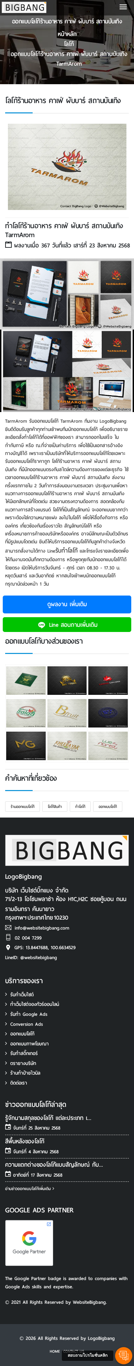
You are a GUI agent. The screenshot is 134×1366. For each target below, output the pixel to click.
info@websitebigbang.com (42, 928)
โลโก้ (69, 44)
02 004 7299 (28, 938)
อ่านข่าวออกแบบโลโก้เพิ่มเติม (29, 1188)
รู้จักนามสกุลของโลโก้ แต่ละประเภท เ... (48, 1118)
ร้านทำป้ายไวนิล (25, 1073)
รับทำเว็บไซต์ (22, 995)
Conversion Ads (26, 1024)
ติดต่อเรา (18, 1083)
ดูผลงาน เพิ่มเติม (67, 604)
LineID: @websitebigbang (31, 958)
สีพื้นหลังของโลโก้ (24, 1141)
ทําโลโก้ (80, 806)
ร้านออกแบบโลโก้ (22, 806)
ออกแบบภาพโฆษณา (29, 1044)
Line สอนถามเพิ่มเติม (72, 625)
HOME (55, 1351)
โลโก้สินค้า (55, 806)
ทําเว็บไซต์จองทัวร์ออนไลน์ (34, 1004)
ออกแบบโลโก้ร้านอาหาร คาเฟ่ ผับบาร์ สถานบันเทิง (69, 54)
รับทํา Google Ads (28, 1014)
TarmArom (69, 64)
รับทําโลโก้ (66, 551)
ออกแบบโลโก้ (108, 806)
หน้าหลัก (67, 34)
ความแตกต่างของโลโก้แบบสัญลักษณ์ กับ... (54, 1165)
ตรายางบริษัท (23, 1063)
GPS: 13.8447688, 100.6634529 (45, 948)
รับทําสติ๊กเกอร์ (24, 1053)
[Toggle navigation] (123, 7)
